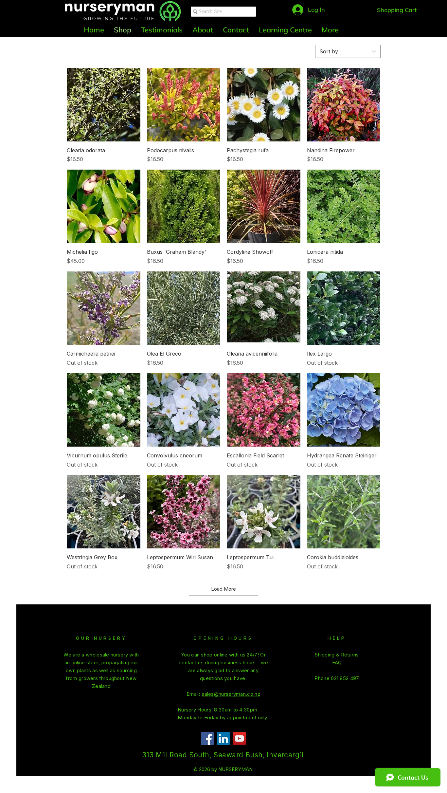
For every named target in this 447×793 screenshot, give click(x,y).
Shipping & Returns (337, 655)
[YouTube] (239, 738)
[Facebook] (207, 738)
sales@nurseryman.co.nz (231, 694)
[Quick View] (103, 104)
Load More (223, 589)
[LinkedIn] (223, 738)
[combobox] (348, 51)
